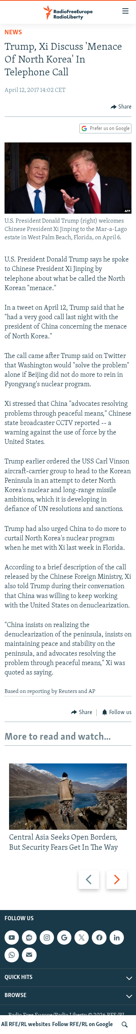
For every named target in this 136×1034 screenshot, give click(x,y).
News (13, 32)
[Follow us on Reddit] (29, 937)
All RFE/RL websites (26, 1025)
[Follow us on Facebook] (99, 937)
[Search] (124, 1024)
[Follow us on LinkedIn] (117, 937)
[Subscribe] (29, 955)
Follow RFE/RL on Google (82, 1025)
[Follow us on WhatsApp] (12, 955)
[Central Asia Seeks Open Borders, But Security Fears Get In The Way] (68, 796)
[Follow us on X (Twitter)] (81, 937)
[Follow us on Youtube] (12, 937)
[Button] (121, 107)
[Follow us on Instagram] (47, 937)
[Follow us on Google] (64, 937)
